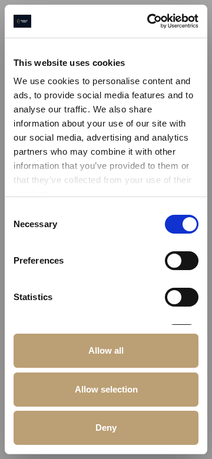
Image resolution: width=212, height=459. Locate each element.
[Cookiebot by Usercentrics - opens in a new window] (149, 21)
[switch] (181, 260)
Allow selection (106, 389)
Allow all (106, 350)
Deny (106, 428)
